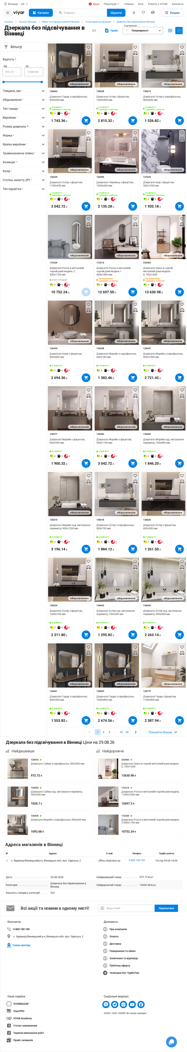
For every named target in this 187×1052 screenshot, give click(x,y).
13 (121, 732)
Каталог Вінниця (27, 22)
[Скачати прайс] (111, 30)
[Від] (11, 72)
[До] (33, 72)
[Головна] (18, 13)
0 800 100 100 (137, 860)
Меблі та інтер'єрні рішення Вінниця (60, 22)
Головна (8, 22)
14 (126, 732)
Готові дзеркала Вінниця (98, 22)
